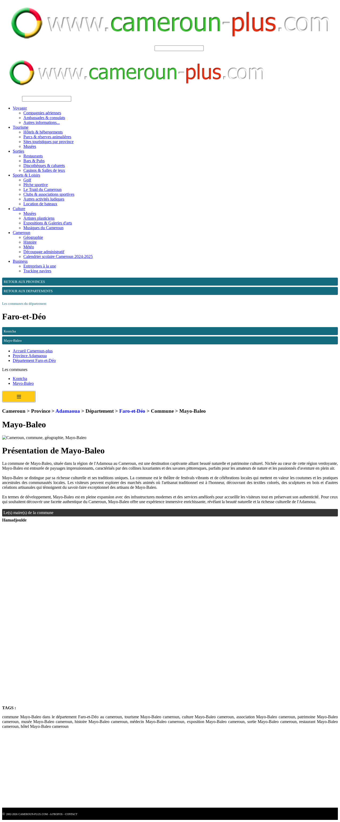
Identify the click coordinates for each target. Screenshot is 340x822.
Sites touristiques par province (48, 141)
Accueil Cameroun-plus (33, 351)
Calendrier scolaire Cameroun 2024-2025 (58, 256)
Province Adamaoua (30, 355)
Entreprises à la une (39, 266)
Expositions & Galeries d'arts (47, 223)
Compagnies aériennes (42, 113)
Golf (27, 180)
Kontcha (20, 378)
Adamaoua (68, 411)
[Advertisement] (161, 574)
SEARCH (145, 48)
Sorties (18, 151)
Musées (29, 146)
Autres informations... (41, 122)
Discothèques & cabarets (44, 165)
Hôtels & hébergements (43, 132)
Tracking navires (37, 271)
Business (20, 261)
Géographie (33, 237)
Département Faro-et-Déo (34, 360)
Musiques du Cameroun (43, 228)
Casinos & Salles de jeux (44, 170)
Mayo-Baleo (23, 383)
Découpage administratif (43, 251)
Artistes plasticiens (38, 218)
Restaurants (33, 156)
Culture (19, 208)
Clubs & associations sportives (48, 194)
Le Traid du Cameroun (42, 189)
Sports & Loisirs (26, 175)
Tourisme (20, 127)
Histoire (30, 242)
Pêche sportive (35, 184)
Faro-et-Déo (132, 411)
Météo (28, 247)
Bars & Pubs (34, 160)
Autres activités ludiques (43, 199)
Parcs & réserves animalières (47, 137)
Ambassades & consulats (44, 117)
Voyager (20, 108)
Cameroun (21, 232)
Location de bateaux (40, 204)
